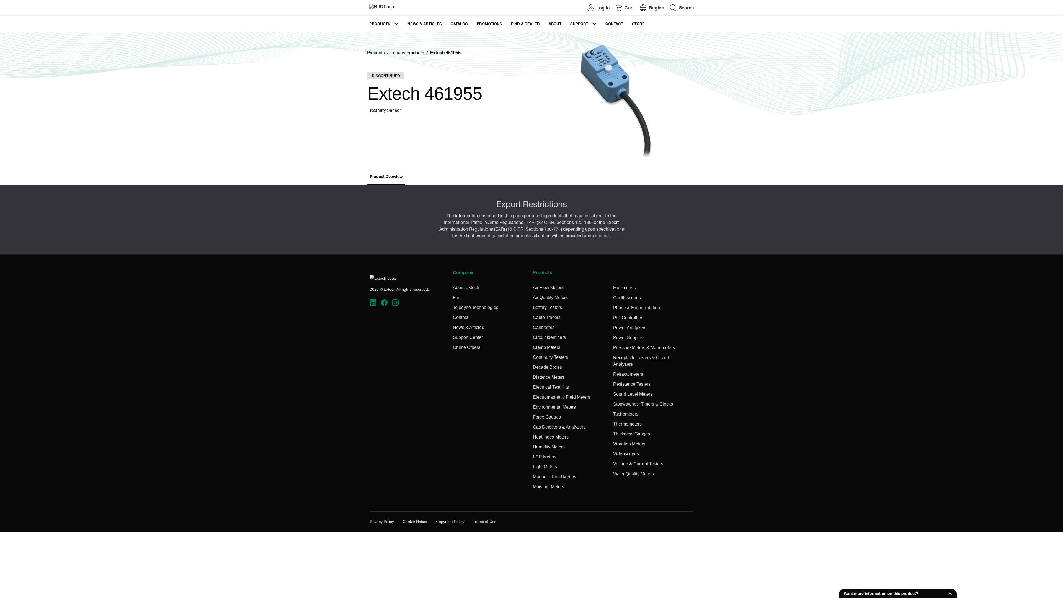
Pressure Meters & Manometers (644, 347)
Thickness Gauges (631, 434)
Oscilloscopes (627, 297)
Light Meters (545, 467)
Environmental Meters (554, 407)
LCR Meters (544, 457)
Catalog (459, 24)
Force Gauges (547, 417)
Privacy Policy (382, 521)
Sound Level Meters (632, 394)
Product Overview (386, 177)
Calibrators (543, 327)
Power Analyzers (629, 327)
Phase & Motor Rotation (636, 307)
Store (638, 24)
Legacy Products (407, 53)
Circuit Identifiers (549, 337)
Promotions (489, 24)
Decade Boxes (547, 367)
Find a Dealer (525, 24)
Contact (614, 24)
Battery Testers (547, 307)
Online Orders (466, 347)
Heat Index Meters (551, 437)
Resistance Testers (632, 384)
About (555, 24)
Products (379, 24)
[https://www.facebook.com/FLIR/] (384, 302)
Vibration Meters (629, 444)
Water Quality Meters (633, 473)
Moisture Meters (548, 486)
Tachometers (625, 414)
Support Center (468, 337)
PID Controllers (628, 317)
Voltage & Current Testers (638, 464)
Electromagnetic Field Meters (561, 397)
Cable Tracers (547, 317)
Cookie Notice (415, 521)
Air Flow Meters (548, 287)
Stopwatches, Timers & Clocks (643, 404)
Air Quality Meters (550, 297)
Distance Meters (549, 377)
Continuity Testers (550, 357)
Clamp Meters (546, 347)
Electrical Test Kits (551, 387)
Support (579, 24)
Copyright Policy (450, 521)
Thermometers (627, 424)
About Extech (466, 287)
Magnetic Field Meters (554, 477)
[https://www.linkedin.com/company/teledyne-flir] (373, 302)
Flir (456, 297)
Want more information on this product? (881, 594)
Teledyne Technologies (475, 307)
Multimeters (624, 287)
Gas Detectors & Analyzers (559, 427)
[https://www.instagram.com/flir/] (395, 302)
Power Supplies (628, 337)
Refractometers (628, 374)
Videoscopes (626, 454)
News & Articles (424, 24)
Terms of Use (484, 521)
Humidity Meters (549, 447)
